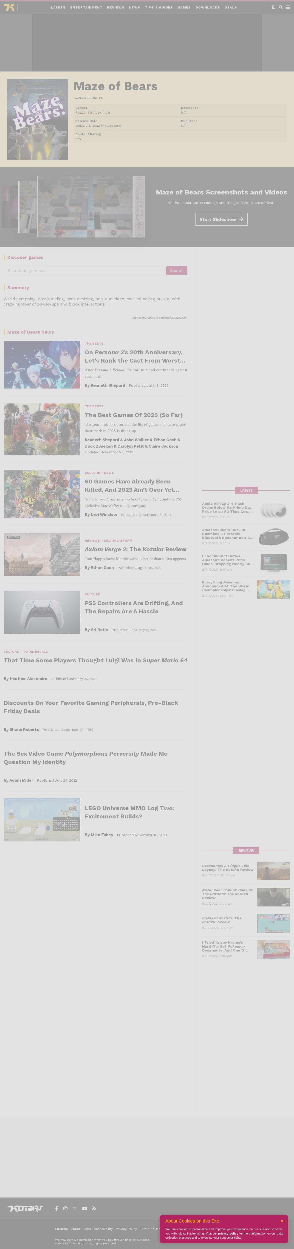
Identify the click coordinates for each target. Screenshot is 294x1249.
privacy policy (228, 1233)
